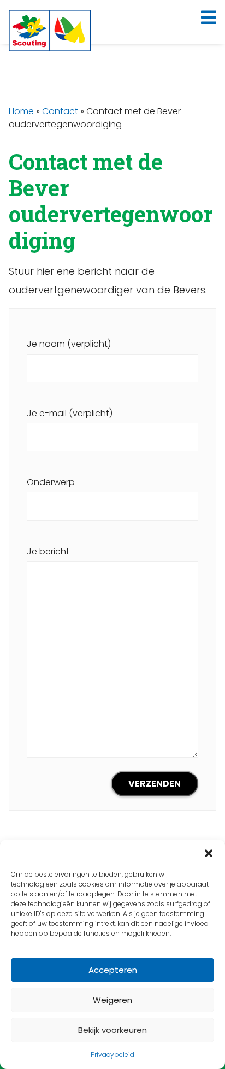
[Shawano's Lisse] (50, 30)
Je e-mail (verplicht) (69, 413)
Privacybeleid (112, 1054)
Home (21, 111)
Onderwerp (51, 482)
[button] (208, 853)
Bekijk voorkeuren (112, 1030)
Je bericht (48, 551)
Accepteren (112, 970)
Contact (60, 111)
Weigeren (112, 1000)
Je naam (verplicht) (69, 344)
